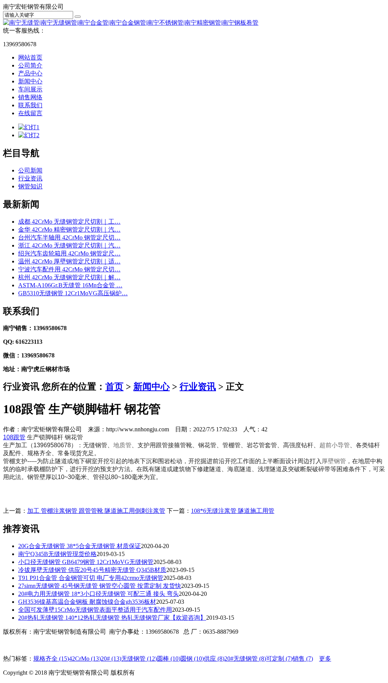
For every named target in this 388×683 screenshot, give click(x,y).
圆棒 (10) (168, 658)
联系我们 (30, 105)
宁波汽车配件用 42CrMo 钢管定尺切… (69, 269)
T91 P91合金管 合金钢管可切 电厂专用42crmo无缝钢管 (90, 578)
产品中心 (30, 73)
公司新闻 (30, 170)
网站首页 (30, 57)
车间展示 (30, 89)
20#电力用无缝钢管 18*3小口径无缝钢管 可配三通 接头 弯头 (98, 594)
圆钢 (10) (192, 658)
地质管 (122, 445)
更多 (325, 658)
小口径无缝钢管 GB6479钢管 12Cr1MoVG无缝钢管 (85, 562)
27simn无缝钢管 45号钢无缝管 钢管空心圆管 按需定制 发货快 (99, 586)
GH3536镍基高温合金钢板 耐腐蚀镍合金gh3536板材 (87, 601)
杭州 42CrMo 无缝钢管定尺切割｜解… (69, 277)
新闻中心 (30, 81)
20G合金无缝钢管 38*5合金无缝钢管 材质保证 (79, 546)
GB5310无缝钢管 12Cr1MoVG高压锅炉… (73, 293)
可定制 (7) (279, 658)
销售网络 (30, 97)
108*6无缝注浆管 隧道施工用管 (232, 511)
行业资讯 (30, 178)
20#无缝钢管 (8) (245, 658)
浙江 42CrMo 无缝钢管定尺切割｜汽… (69, 245)
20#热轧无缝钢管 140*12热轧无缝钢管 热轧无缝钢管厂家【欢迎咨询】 (112, 617)
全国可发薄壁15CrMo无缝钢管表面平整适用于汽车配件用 (95, 609)
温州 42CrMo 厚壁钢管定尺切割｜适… (69, 261)
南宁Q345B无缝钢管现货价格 (57, 554)
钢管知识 (30, 186)
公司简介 (30, 65)
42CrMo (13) (85, 658)
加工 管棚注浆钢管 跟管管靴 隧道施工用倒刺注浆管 (96, 511)
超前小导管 (334, 445)
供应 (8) (214, 658)
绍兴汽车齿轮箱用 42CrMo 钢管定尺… (69, 253)
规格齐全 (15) (51, 658)
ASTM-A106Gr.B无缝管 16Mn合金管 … (70, 285)
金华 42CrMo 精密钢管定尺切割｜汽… (69, 229)
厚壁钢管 (334, 461)
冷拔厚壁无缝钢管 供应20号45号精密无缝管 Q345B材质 (92, 570)
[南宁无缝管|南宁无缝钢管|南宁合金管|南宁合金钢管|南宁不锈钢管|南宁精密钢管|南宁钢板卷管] (130, 22)
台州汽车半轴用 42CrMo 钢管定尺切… (69, 237)
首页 (114, 387)
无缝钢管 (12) (139, 658)
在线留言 (30, 113)
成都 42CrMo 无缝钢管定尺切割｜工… (69, 221)
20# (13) (111, 658)
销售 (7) (303, 658)
